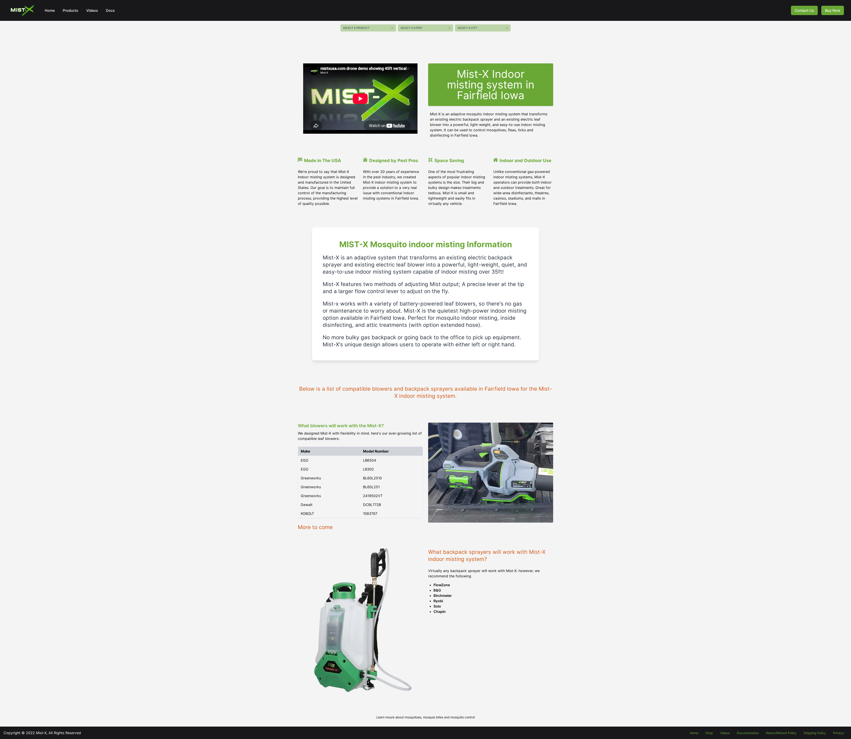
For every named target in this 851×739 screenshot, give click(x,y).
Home (50, 10)
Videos (92, 10)
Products (70, 10)
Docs (110, 10)
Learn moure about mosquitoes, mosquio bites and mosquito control (425, 717)
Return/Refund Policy (781, 733)
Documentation (748, 733)
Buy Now (832, 10)
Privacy (838, 733)
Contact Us (804, 10)
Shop (709, 733)
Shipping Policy (815, 733)
